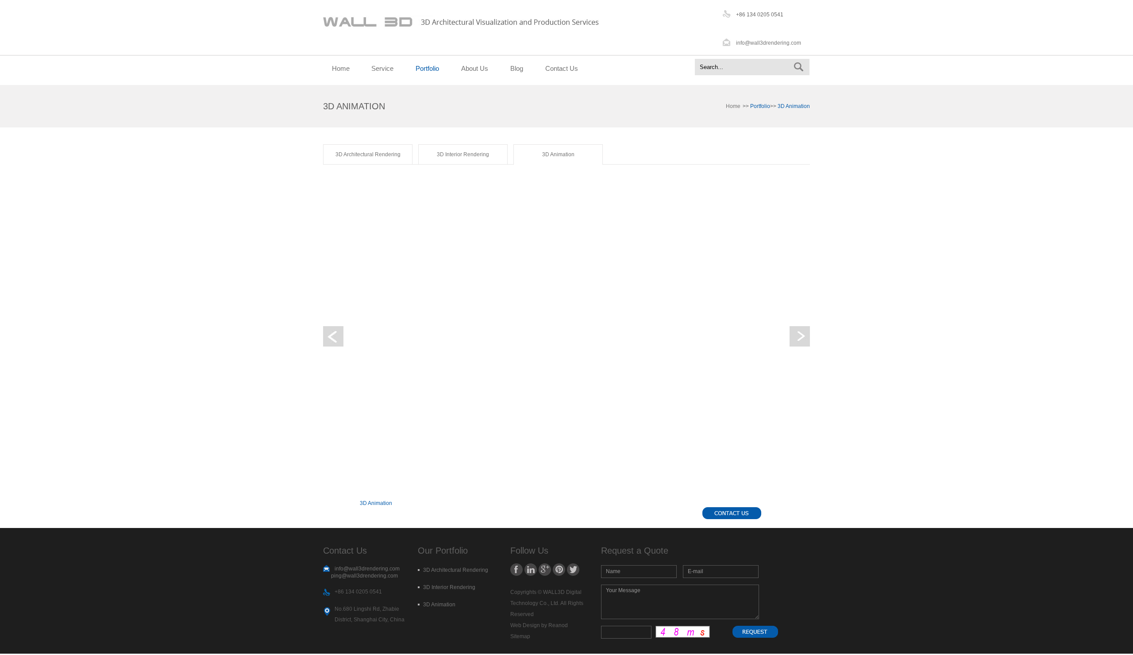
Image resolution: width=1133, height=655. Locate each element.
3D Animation (558, 154)
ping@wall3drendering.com (364, 576)
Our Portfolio (443, 550)
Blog (516, 68)
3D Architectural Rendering (368, 154)
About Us (474, 68)
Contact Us (561, 68)
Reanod (558, 625)
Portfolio (427, 68)
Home (341, 68)
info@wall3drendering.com (768, 43)
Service (382, 68)
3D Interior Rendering (463, 154)
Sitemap (520, 636)
